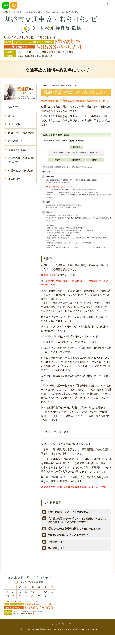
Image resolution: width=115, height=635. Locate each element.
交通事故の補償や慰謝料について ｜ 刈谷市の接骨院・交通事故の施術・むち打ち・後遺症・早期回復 (41, 12)
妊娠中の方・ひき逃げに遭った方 (21, 160)
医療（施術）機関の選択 (21, 132)
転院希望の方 (15, 141)
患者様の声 (14, 179)
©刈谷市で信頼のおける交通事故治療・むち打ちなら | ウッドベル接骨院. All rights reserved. (58, 629)
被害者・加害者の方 (19, 149)
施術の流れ (14, 124)
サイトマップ (65, 624)
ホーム (45, 85)
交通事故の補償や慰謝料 (21, 170)
